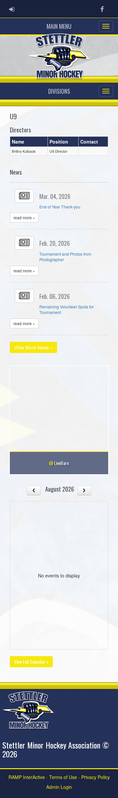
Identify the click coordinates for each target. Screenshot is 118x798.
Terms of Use (63, 777)
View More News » (33, 347)
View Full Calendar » (31, 661)
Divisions (59, 91)
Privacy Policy (95, 777)
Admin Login (59, 787)
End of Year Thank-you (59, 206)
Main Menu (59, 26)
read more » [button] (24, 217)
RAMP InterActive (27, 777)
